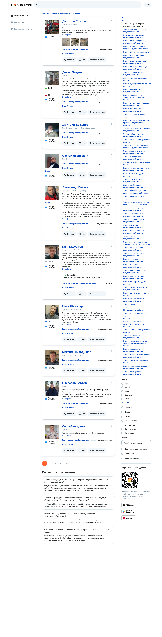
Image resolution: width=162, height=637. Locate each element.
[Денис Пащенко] (52, 78)
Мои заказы (19, 22)
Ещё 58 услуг (68, 333)
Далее (67, 463)
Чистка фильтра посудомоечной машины (136, 163)
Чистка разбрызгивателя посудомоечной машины (133, 135)
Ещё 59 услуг (68, 106)
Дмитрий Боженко (75, 124)
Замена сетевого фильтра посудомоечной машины (133, 254)
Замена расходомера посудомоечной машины (133, 373)
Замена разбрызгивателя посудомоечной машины (133, 186)
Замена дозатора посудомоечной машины (136, 331)
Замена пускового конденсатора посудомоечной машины (136, 356)
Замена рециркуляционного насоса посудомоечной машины (136, 192)
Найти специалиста (22, 16)
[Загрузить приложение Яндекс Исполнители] (136, 480)
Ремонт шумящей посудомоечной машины (137, 85)
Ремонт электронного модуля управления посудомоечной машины (135, 343)
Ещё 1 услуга (68, 364)
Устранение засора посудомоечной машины (133, 237)
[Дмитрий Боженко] (52, 130)
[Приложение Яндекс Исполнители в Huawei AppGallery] (128, 517)
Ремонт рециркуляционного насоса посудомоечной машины (136, 47)
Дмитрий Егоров (74, 21)
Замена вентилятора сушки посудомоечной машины (134, 271)
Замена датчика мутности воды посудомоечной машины (136, 169)
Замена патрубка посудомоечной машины (136, 141)
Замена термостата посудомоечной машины (133, 305)
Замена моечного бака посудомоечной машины (133, 180)
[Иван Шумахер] (52, 312)
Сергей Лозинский (75, 155)
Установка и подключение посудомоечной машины (134, 36)
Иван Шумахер (72, 306)
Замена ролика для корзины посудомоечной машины (134, 277)
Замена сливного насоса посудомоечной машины (133, 73)
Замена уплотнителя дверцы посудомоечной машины (135, 367)
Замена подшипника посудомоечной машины (133, 350)
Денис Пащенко (73, 72)
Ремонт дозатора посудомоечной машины (136, 283)
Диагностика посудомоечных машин (135, 79)
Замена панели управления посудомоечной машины (134, 30)
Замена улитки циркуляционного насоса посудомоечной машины (136, 146)
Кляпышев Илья (74, 246)
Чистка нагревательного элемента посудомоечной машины (133, 324)
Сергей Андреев (73, 426)
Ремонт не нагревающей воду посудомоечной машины (135, 68)
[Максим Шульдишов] (52, 357)
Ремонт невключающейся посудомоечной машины (133, 56)
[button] (69, 59)
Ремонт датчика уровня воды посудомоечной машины (135, 232)
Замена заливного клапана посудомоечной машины (134, 197)
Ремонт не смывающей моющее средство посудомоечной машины (136, 122)
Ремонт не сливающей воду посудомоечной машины (134, 42)
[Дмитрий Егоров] (52, 27)
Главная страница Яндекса (12, 5)
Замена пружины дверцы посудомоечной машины (133, 209)
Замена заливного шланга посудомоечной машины (133, 152)
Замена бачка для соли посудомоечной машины (133, 214)
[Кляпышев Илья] (52, 252)
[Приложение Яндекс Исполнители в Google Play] (128, 511)
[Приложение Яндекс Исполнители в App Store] (128, 505)
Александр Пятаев (75, 187)
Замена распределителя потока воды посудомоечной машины (136, 203)
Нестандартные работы (133, 310)
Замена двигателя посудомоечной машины (133, 260)
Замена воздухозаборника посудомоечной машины (76, 49)
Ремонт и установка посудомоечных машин (136, 19)
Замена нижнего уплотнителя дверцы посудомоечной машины (136, 243)
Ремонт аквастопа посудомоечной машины (133, 266)
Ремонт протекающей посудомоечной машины (133, 90)
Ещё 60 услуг (68, 54)
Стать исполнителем (23, 29)
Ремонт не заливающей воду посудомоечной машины (135, 62)
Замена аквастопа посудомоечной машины (133, 226)
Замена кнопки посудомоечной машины (135, 361)
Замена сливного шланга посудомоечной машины (133, 158)
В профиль (66, 35)
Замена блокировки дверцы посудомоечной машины (134, 115)
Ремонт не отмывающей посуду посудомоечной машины (136, 104)
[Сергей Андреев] (52, 432)
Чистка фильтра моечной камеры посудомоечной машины (136, 129)
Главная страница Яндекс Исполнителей (21, 5)
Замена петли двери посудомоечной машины (133, 336)
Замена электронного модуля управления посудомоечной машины (135, 315)
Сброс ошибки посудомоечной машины (135, 175)
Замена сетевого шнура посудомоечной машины (133, 249)
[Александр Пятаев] (52, 193)
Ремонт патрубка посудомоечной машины (136, 294)
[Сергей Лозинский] (52, 161)
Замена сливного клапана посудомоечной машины (133, 220)
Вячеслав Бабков (74, 383)
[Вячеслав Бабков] (52, 388)
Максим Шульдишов (76, 352)
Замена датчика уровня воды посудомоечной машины (135, 288)
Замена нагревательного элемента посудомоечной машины (133, 97)
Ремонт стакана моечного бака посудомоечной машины (135, 300)
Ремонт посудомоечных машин (136, 52)
